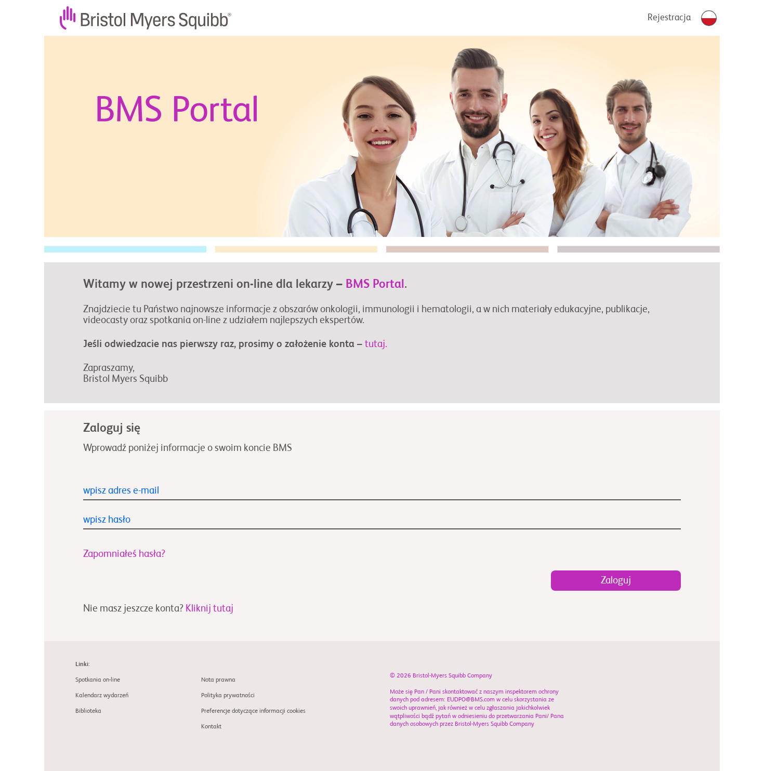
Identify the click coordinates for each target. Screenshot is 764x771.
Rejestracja (669, 18)
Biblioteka (88, 711)
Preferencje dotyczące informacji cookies (253, 711)
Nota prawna (218, 680)
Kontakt (211, 727)
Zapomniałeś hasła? (124, 554)
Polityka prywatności (228, 696)
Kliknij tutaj (209, 609)
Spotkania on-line (97, 680)
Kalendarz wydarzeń (101, 696)
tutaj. (376, 344)
